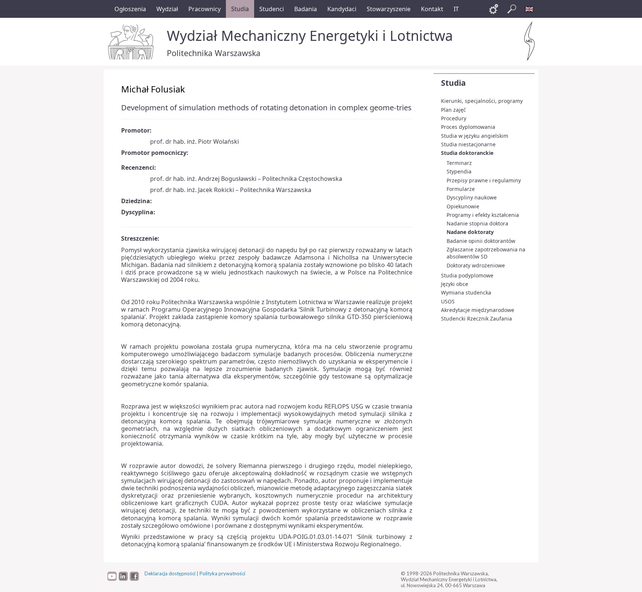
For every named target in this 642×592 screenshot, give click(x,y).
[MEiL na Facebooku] (134, 579)
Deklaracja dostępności (170, 573)
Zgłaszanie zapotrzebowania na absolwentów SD (486, 253)
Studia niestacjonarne (468, 144)
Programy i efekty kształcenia (483, 214)
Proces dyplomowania (468, 126)
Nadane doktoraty (470, 231)
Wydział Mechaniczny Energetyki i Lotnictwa (310, 35)
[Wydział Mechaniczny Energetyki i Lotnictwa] (529, 41)
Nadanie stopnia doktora (477, 223)
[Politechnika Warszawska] (131, 42)
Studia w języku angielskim (474, 135)
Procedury (453, 118)
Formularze (461, 188)
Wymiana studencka (466, 292)
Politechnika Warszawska (213, 53)
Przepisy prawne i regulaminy (484, 180)
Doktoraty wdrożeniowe (476, 265)
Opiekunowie (463, 206)
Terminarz (459, 162)
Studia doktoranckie (467, 152)
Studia (453, 83)
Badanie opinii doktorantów (481, 240)
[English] (529, 9)
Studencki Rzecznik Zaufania (476, 318)
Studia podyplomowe (467, 275)
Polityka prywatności (222, 573)
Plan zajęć (453, 109)
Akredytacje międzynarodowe (477, 309)
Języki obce (454, 283)
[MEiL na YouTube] (112, 579)
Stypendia (459, 171)
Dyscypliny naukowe (472, 197)
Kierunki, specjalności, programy (482, 100)
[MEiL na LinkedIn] (123, 579)
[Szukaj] (512, 9)
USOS (448, 301)
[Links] (494, 9)
